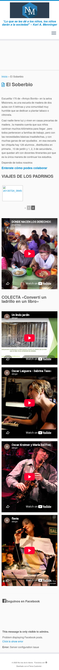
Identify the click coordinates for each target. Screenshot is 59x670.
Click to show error (12, 641)
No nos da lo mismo (25, 662)
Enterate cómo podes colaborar (24, 168)
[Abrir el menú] (53, 33)
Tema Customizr (35, 666)
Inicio (5, 76)
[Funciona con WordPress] (46, 662)
